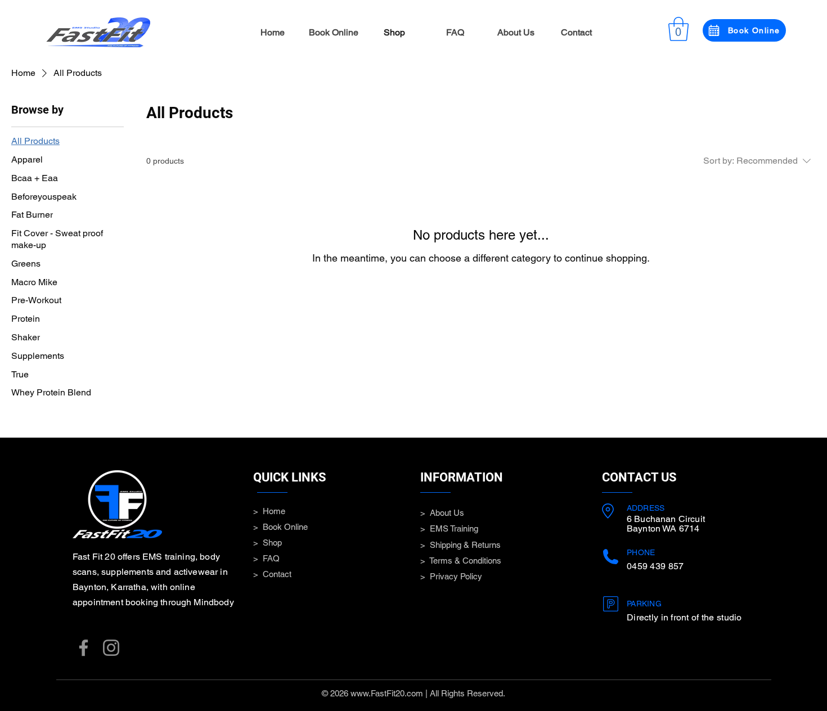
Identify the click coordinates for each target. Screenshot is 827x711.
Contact (277, 574)
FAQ (271, 558)
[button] (678, 29)
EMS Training (454, 528)
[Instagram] (111, 648)
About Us (447, 513)
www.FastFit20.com (386, 693)
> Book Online (280, 527)
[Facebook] (84, 648)
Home (274, 511)
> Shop (267, 542)
